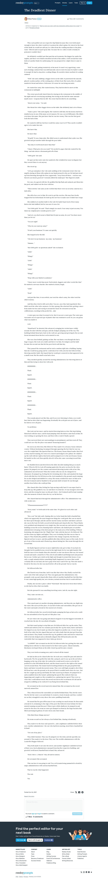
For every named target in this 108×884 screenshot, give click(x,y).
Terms (21, 876)
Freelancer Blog (51, 863)
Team (32, 854)
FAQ (17, 876)
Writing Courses (51, 856)
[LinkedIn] (86, 872)
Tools (76, 3)
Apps (35, 3)
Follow (39, 18)
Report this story (29, 796)
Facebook (48, 840)
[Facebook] (89, 872)
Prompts (57, 3)
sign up (34, 813)
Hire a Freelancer (21, 852)
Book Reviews (81, 852)
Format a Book (66, 858)
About (33, 852)
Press (32, 856)
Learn (71, 3)
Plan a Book (65, 856)
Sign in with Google (34, 840)
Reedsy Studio (66, 852)
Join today (20, 840)
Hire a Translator (21, 863)
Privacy (26, 876)
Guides (49, 854)
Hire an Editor (20, 854)
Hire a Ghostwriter (21, 860)
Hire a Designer (20, 856)
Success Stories (36, 860)
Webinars (49, 860)
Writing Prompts (82, 854)
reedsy (24, 2)
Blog (48, 852)
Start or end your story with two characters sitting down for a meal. (59, 26)
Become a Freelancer (37, 858)
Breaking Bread (34, 28)
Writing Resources (67, 860)
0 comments (79, 19)
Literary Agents (82, 856)
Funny (26, 22)
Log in (89, 2)
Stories (64, 3)
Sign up (83, 2)
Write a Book (65, 854)
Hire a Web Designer (22, 865)
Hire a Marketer (20, 858)
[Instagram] (84, 872)
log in (39, 813)
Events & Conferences (53, 858)
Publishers (80, 858)
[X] (81, 872)
